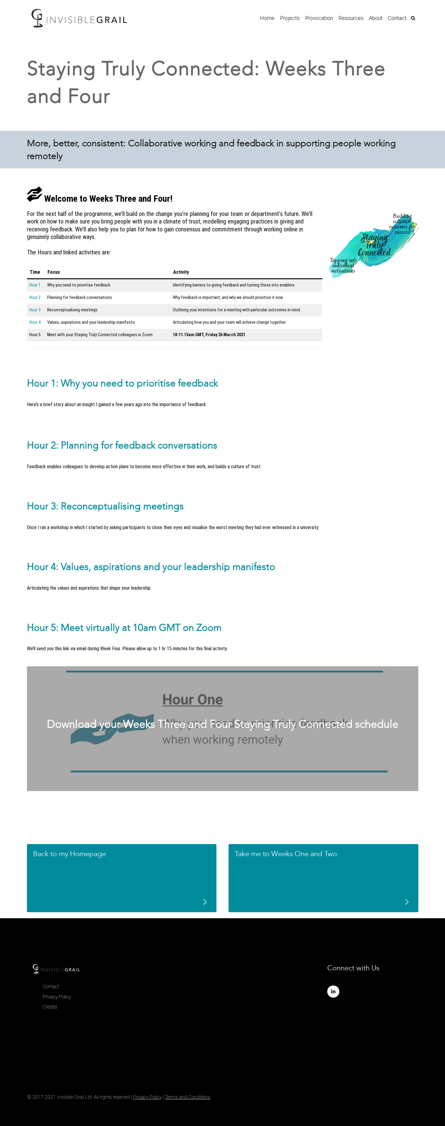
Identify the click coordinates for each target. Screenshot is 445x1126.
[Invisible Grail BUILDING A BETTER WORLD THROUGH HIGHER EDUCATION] (79, 18)
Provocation (319, 18)
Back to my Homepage (69, 853)
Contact (397, 18)
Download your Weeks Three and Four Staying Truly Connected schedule (222, 723)
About (376, 18)
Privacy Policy (57, 997)
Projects (290, 18)
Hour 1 (35, 285)
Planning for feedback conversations (139, 445)
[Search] (413, 18)
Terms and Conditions (187, 1097)
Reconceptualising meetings (122, 506)
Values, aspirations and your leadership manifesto (168, 566)
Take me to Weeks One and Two (286, 853)
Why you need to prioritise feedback (139, 383)
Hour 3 (35, 310)
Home (267, 18)
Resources (351, 18)
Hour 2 (35, 297)
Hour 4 (35, 322)
